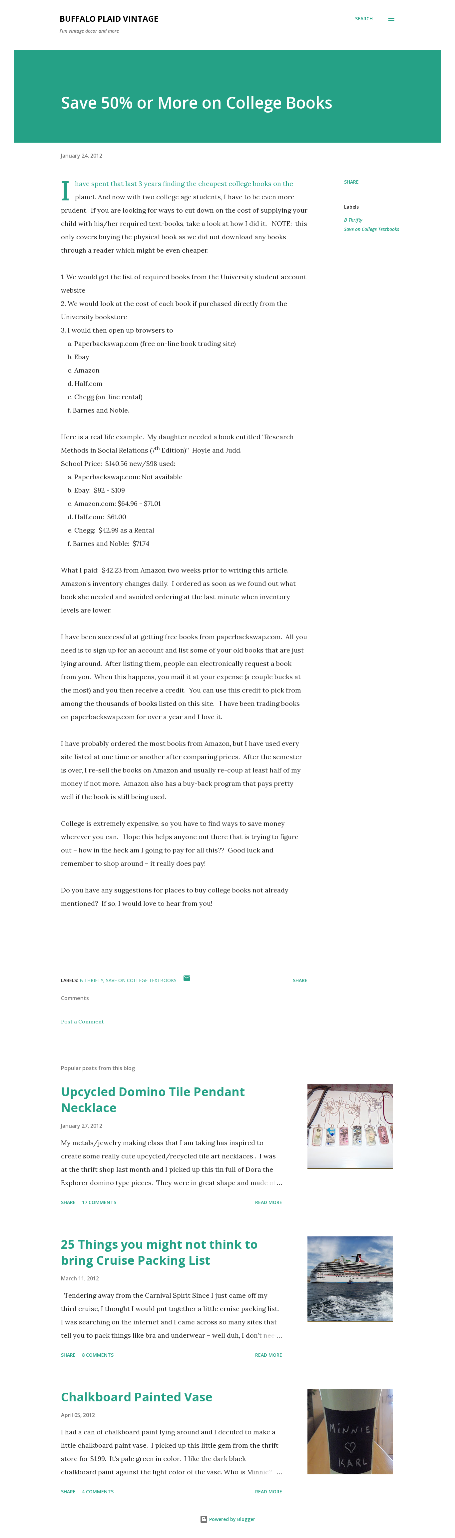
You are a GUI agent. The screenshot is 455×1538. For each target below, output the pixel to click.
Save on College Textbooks (371, 229)
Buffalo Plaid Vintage (109, 18)
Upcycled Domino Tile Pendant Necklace (153, 1099)
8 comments (98, 1355)
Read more (268, 1202)
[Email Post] (187, 980)
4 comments (98, 1491)
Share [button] (351, 182)
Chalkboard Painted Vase (137, 1397)
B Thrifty (353, 220)
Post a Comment (82, 1021)
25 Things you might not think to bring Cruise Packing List (159, 1252)
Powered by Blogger (231, 1519)
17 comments (99, 1202)
